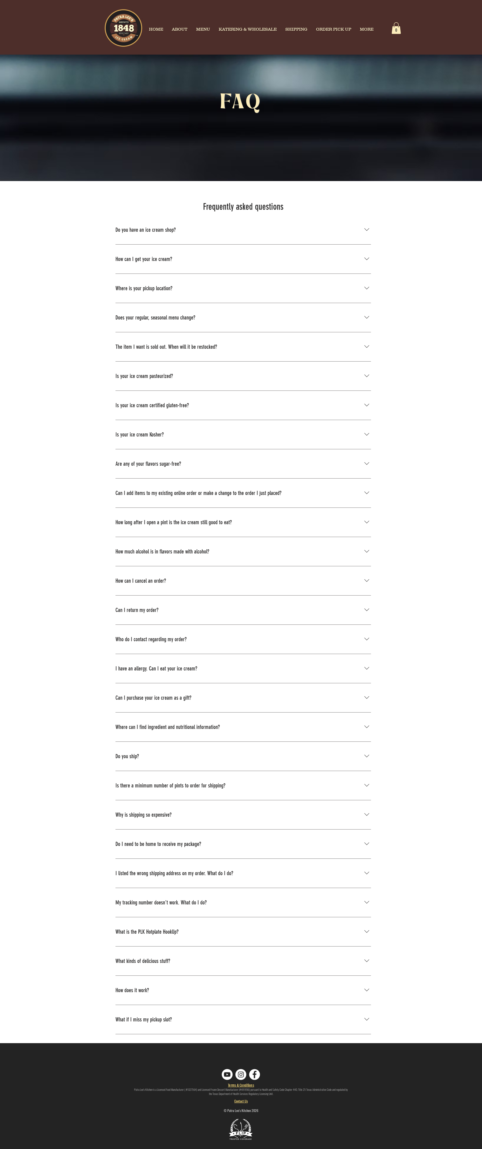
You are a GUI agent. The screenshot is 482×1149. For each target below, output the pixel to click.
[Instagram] (240, 1074)
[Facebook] (254, 1074)
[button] (396, 28)
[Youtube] (227, 1074)
